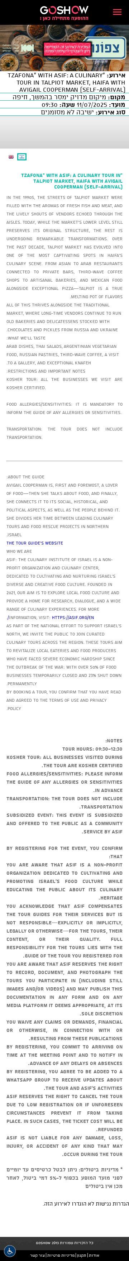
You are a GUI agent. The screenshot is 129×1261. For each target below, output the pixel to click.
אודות (94, 1255)
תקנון (81, 1255)
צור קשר (37, 1255)
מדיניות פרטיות (61, 1255)
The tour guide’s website (34, 543)
